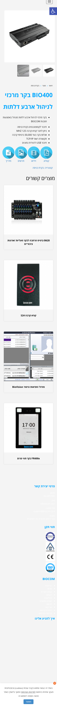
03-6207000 (49, 496)
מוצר (44, 85)
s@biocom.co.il (47, 503)
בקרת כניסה (35, 85)
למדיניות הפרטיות (28, 692)
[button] (53, 11)
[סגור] (54, 683)
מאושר (28, 701)
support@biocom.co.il (44, 511)
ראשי (51, 85)
